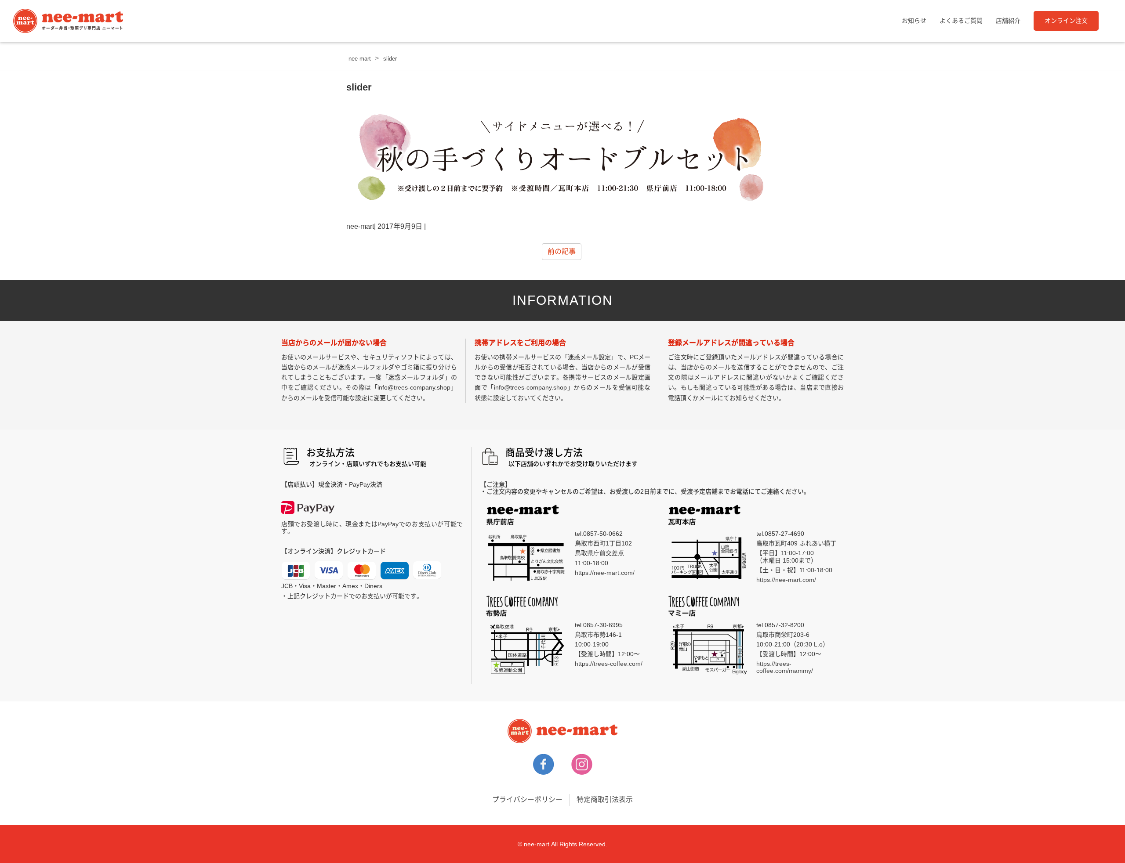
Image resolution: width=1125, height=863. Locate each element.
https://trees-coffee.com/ (608, 663)
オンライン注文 (1066, 20)
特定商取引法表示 (605, 799)
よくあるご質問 (961, 20)
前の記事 (562, 251)
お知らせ (914, 20)
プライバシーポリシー (527, 799)
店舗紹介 (1008, 20)
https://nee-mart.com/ (605, 572)
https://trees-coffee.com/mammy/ (784, 667)
